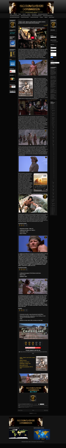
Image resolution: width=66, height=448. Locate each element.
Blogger (43, 441)
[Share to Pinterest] (43, 404)
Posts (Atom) (35, 413)
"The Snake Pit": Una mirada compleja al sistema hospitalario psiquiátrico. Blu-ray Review (53, 91)
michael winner (22, 406)
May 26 (53, 130)
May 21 (53, 141)
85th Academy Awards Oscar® (36, 15)
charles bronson (26, 405)
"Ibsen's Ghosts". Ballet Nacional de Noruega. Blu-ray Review (53, 77)
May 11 (53, 186)
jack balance (44, 405)
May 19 (53, 183)
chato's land (30, 405)
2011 (52, 212)
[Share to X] (41, 404)
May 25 (53, 134)
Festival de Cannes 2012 (34, 17)
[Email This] (40, 404)
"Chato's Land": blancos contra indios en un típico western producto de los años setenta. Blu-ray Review (31, 22)
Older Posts (46, 410)
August (53, 119)
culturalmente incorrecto (37, 405)
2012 (52, 211)
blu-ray (23, 405)
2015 (52, 207)
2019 (52, 104)
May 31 (53, 127)
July (53, 121)
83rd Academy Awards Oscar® (14, 17)
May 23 (53, 137)
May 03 (53, 197)
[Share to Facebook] (42, 404)
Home (33, 410)
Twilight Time (28, 406)
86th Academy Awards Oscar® (25, 15)
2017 (52, 107)
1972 (21, 405)
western (32, 406)
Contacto (41, 17)
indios (41, 405)
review (25, 406)
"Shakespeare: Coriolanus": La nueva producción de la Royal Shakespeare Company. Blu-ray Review (53, 96)
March (53, 200)
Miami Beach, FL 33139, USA (25, 407)
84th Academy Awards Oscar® (47, 15)
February (53, 203)
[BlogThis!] (41, 404)
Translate (53, 64)
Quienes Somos (51, 17)
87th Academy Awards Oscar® (14, 15)
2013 (52, 210)
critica (33, 405)
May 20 (53, 144)
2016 (52, 108)
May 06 (53, 193)
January (53, 205)
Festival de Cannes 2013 (25, 17)
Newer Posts (20, 410)
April (53, 199)
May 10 (53, 190)
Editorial (46, 17)
